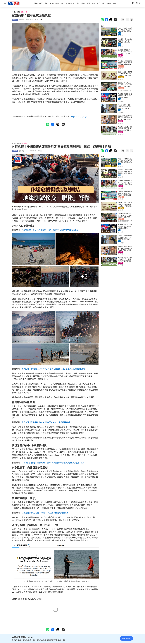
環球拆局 (24, 143)
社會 (119, 33)
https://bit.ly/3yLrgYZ (80, 117)
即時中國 (24, 12)
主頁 (13, 12)
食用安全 (120, 77)
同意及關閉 (126, 638)
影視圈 (120, 55)
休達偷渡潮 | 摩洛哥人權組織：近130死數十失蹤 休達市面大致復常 (50, 230)
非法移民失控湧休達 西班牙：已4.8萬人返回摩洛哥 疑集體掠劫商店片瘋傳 (53, 463)
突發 (119, 44)
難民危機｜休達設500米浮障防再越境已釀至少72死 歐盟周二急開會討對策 (53, 369)
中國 (18, 12)
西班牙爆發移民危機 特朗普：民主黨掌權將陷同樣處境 (45, 513)
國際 (18, 143)
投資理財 (120, 66)
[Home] (13, 3)
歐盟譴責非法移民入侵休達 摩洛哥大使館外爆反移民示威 (46, 422)
